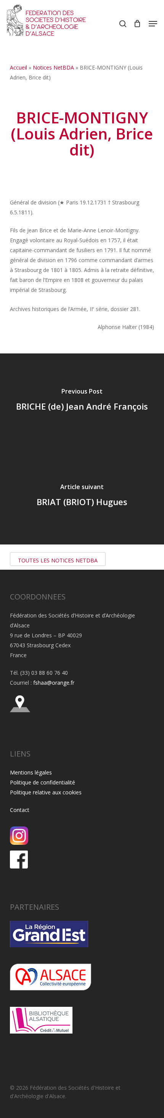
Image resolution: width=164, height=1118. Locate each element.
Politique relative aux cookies (46, 792)
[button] (153, 24)
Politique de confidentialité (42, 782)
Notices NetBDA (53, 67)
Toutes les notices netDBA (58, 560)
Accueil (18, 67)
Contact (19, 809)
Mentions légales (31, 772)
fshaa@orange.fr (53, 682)
